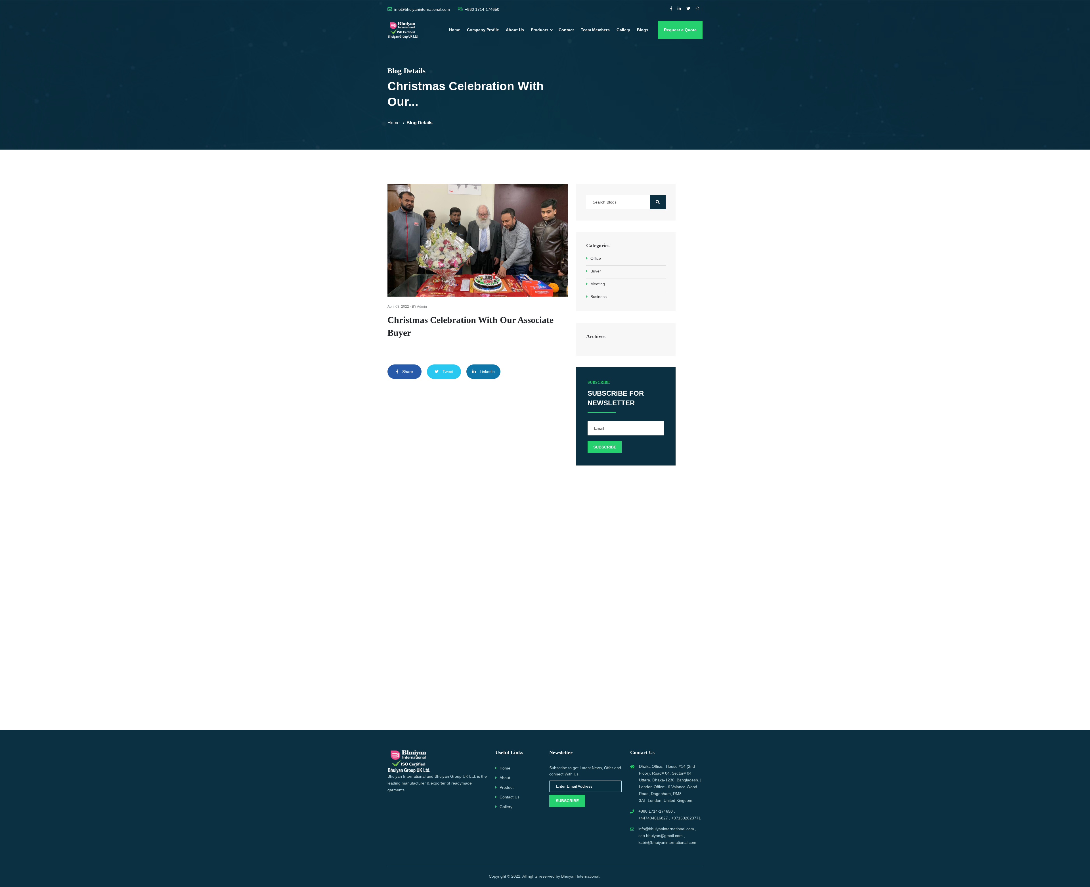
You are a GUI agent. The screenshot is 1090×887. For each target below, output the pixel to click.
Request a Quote (680, 30)
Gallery (623, 30)
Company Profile (483, 30)
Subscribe (567, 800)
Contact (566, 30)
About (505, 777)
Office (595, 258)
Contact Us (509, 797)
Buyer (595, 271)
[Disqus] (477, 470)
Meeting (597, 284)
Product (506, 787)
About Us (515, 30)
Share (407, 371)
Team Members (595, 30)
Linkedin (487, 371)
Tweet (447, 371)
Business (598, 296)
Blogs (642, 30)
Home (454, 30)
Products (539, 30)
